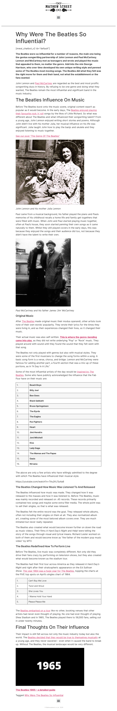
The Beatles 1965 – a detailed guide (35, 689)
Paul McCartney (43, 83)
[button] (58, 17)
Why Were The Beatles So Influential (44, 695)
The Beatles (28, 321)
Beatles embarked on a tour (35, 610)
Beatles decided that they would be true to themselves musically (63, 637)
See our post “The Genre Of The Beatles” (38, 136)
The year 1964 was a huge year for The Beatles (48, 570)
